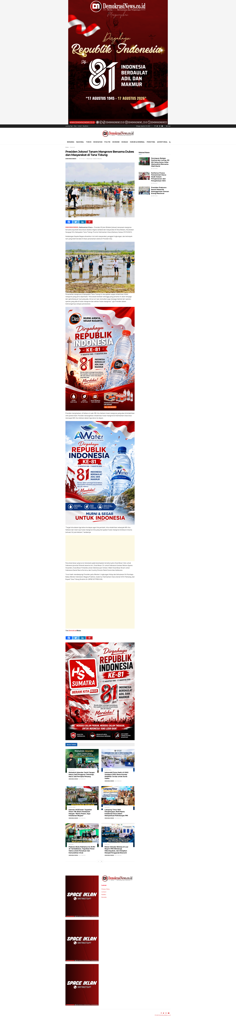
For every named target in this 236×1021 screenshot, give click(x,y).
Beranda (70, 142)
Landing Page (69, 126)
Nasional (80, 142)
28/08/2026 (118, 818)
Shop (75, 126)
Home (67, 147)
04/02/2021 (154, 183)
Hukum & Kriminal (137, 142)
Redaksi (103, 894)
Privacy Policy (105, 889)
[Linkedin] (82, 222)
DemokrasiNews (70, 158)
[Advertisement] (100, 548)
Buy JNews (85, 126)
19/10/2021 (82, 158)
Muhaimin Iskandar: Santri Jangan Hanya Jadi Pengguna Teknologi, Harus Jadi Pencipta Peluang (82, 774)
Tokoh (88, 142)
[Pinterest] (89, 222)
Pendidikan (72, 769)
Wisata (99, 158)
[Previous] (98, 861)
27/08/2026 (82, 855)
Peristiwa (151, 142)
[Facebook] (69, 222)
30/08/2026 (82, 779)
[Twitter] (75, 222)
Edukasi (125, 142)
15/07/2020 (154, 168)
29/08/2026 (118, 781)
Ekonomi (115, 142)
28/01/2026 (154, 196)
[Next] (101, 861)
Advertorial (162, 142)
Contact (80, 126)
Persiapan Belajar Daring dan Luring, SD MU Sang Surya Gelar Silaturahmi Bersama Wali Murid (160, 162)
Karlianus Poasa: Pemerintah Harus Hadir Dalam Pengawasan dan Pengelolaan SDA (158, 177)
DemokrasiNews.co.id (165, 1015)
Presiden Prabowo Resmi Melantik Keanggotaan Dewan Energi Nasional (160, 190)
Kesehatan (97, 142)
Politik (107, 142)
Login (169, 126)
